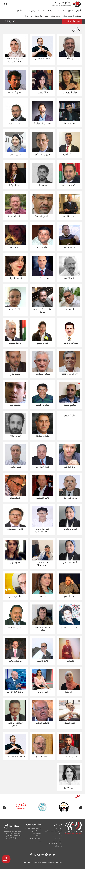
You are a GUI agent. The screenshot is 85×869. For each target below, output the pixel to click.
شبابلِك (38, 836)
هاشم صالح (15, 596)
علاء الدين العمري (70, 627)
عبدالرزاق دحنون (70, 343)
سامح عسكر (69, 405)
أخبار (78, 11)
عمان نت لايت (41, 16)
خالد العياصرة (42, 498)
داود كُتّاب (69, 59)
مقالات (61, 11)
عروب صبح (42, 343)
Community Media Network (43, 862)
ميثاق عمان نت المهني (53, 831)
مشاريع (19, 11)
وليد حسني (42, 661)
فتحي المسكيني (15, 529)
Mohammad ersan (15, 757)
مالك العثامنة (15, 216)
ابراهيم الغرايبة (42, 216)
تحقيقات (51, 11)
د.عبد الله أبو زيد (15, 692)
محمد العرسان (42, 59)
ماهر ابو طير (70, 467)
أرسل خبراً (58, 839)
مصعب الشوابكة (42, 123)
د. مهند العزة (69, 154)
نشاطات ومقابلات (72, 16)
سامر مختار (15, 436)
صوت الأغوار (36, 834)
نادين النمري (70, 788)
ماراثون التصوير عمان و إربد (33, 840)
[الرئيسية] (76, 4)
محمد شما (69, 123)
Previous (80, 807)
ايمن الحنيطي (42, 278)
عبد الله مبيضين (70, 309)
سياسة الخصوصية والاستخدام (54, 845)
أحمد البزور (70, 661)
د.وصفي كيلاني (15, 661)
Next (4, 807)
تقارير (70, 11)
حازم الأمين (69, 278)
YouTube (39, 855)
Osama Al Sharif (69, 374)
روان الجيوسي (70, 92)
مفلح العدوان (15, 627)
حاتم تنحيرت (15, 309)
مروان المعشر (42, 154)
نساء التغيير (36, 831)
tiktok (50, 854)
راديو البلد (30, 11)
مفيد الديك (69, 723)
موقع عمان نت (63, 3)
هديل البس (15, 154)
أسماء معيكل (70, 529)
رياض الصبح (69, 596)
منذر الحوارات (42, 467)
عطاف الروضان (15, 185)
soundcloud (42, 855)
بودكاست (55, 16)
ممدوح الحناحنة (70, 757)
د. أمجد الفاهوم (42, 757)
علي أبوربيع (69, 415)
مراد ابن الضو (42, 405)
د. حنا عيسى (15, 343)
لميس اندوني (15, 278)
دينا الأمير (42, 596)
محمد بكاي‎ (15, 374)
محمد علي (42, 185)
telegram (46, 855)
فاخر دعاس (70, 247)
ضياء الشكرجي (42, 374)
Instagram (35, 855)
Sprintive (18, 836)
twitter (54, 855)
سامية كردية (15, 563)
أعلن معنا (58, 834)
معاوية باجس (15, 92)
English (28, 16)
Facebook (31, 855)
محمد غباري (15, 123)
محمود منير (15, 405)
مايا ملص (15, 247)
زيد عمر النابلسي (70, 216)
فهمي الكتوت (42, 723)
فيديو (41, 11)
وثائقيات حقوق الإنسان (33, 828)
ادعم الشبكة (57, 841)
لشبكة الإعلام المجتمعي (13, 838)
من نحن (59, 828)
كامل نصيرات (42, 247)
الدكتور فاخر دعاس (69, 185)
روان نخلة (69, 692)
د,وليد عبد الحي (69, 498)
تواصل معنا (57, 836)
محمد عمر (15, 498)
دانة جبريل (42, 92)
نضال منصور (42, 436)
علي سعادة (15, 467)
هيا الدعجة (42, 692)
